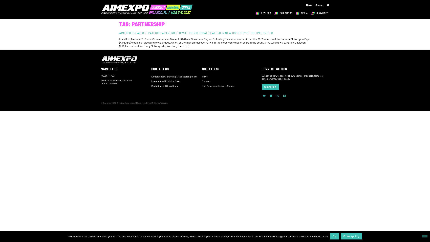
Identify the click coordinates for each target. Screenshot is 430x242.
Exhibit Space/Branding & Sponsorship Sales (174, 76)
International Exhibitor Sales (166, 81)
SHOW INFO (322, 13)
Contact (319, 5)
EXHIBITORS (286, 13)
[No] (424, 236)
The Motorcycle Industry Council (218, 86)
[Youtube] (264, 95)
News (309, 5)
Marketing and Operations (164, 86)
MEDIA (304, 13)
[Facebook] (270, 95)
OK (334, 236)
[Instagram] (277, 95)
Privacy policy (351, 236)
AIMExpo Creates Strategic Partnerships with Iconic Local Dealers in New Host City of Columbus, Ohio (196, 32)
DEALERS (266, 13)
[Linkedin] (284, 95)
